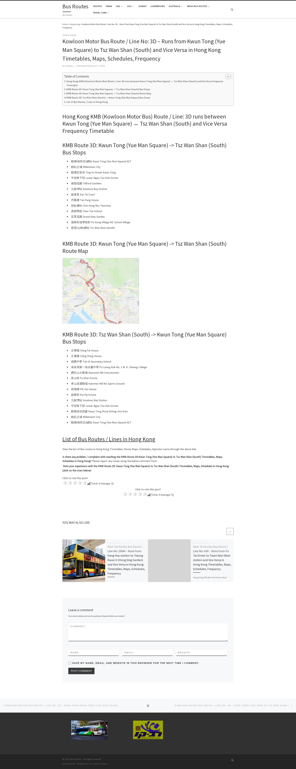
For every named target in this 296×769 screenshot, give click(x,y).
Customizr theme (100, 764)
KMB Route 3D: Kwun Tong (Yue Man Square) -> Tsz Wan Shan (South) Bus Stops (108, 89)
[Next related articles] (230, 531)
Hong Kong (75, 24)
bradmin (69, 66)
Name (74, 652)
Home (65, 24)
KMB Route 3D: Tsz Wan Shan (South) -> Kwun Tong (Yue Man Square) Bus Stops (108, 97)
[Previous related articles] (222, 531)
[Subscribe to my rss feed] (232, 760)
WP (73, 764)
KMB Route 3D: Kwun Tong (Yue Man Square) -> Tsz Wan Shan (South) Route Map (108, 93)
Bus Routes (75, 759)
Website (183, 652)
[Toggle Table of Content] (226, 76)
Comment (77, 626)
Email (128, 652)
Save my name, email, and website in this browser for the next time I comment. (135, 663)
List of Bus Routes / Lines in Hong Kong (87, 101)
